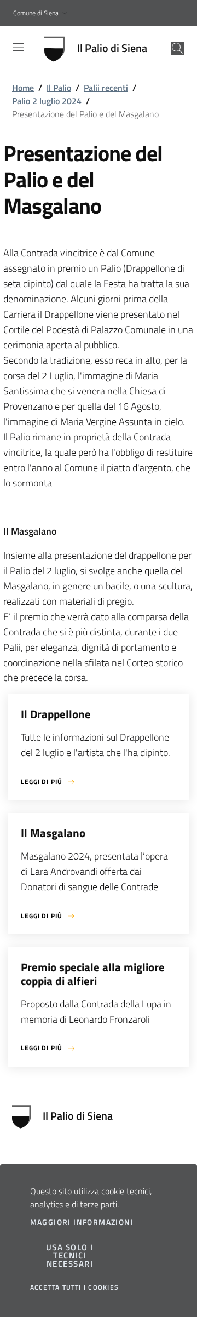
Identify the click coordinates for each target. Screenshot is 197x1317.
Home (23, 87)
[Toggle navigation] (18, 47)
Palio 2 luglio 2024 (47, 100)
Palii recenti (106, 87)
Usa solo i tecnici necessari (70, 1255)
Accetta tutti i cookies (74, 1287)
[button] (41, 13)
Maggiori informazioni (82, 1222)
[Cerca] (177, 48)
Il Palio (59, 87)
